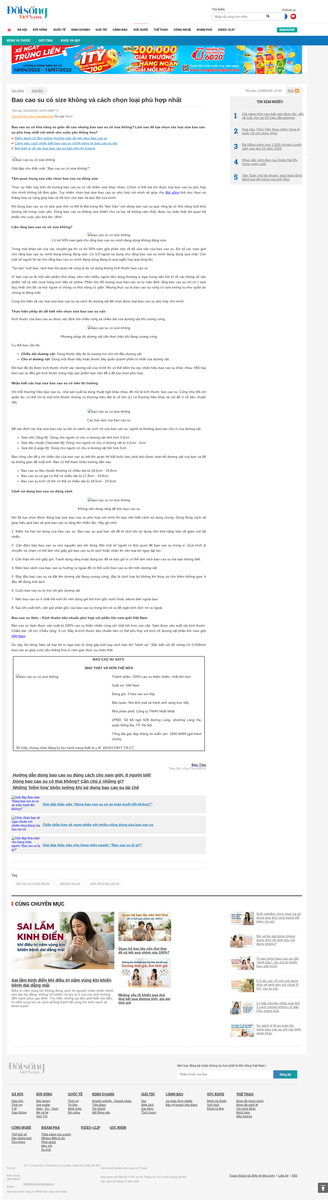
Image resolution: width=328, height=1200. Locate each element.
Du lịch (46, 1149)
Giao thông (19, 1112)
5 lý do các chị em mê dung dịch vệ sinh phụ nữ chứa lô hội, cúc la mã (277, 984)
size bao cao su (70, 883)
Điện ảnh (147, 1105)
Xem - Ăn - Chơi (47, 1108)
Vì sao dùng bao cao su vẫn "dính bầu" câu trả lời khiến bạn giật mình (277, 962)
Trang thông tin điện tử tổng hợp (252, 1175)
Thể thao (161, 29)
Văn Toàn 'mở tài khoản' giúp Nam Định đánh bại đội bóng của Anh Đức (268, 177)
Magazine (287, 29)
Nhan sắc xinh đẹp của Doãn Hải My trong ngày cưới (266, 162)
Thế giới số (19, 1134)
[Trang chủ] (9, 30)
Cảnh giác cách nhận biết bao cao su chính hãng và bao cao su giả (66, 143)
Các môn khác (246, 1108)
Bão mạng (43, 1101)
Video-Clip (226, 29)
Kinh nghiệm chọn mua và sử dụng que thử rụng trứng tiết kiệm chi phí (278, 917)
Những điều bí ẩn (53, 1138)
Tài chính (98, 1108)
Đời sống (40, 29)
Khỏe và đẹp (215, 1108)
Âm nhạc (147, 1108)
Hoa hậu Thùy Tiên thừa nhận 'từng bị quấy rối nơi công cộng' (267, 131)
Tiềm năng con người (56, 1134)
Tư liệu (72, 1105)
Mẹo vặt (46, 1146)
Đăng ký (285, 1074)
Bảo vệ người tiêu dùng (181, 1105)
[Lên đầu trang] (323, 1188)
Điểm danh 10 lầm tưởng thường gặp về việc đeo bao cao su (61, 138)
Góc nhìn (118, 1127)
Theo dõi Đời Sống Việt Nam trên (32, 116)
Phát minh (48, 1142)
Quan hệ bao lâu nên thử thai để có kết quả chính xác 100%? (144, 950)
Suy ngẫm (43, 1105)
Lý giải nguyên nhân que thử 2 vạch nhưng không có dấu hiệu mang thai (278, 1007)
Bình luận (75, 1108)
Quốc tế (59, 29)
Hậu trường (244, 1116)
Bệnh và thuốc (217, 1101)
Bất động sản (101, 1112)
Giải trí (101, 29)
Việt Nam (18, 636)
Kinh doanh (80, 29)
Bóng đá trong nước (250, 1101)
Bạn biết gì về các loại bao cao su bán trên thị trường (55, 148)
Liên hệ (283, 1175)
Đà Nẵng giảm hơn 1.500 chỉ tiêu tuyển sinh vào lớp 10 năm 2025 (268, 146)
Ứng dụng (18, 1142)
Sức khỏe (140, 29)
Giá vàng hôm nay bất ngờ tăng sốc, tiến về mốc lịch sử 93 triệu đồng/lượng (269, 116)
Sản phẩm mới (22, 1138)
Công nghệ (182, 29)
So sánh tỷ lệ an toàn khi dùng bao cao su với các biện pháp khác (278, 1029)
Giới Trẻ (41, 1116)
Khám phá (204, 29)
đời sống (172, 192)
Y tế (14, 1108)
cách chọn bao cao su (104, 883)
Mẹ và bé (42, 1112)
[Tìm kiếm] (268, 16)
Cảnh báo (120, 29)
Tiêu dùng (99, 1105)
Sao (143, 1101)
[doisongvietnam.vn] (26, 1068)
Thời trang (148, 1112)
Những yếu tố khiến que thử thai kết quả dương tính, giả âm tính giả (144, 998)
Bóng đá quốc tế (247, 1105)
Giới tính (37, 90)
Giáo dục (17, 1101)
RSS (291, 90)
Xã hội (22, 29)
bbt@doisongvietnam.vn (39, 1184)
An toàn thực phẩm (179, 1101)
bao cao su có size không (33, 883)
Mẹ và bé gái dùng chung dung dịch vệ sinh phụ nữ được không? (275, 940)
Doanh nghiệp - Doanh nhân (112, 1101)
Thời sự (17, 1105)
